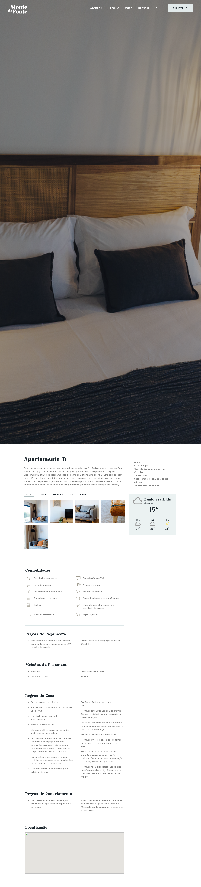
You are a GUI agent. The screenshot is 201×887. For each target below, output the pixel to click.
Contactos (143, 8)
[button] (180, 8)
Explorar (114, 8)
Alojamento (96, 8)
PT (156, 8)
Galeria (128, 8)
